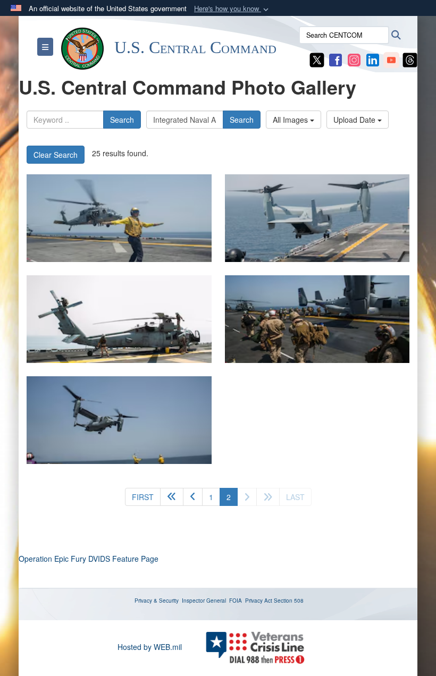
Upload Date (355, 119)
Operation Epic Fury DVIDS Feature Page (88, 558)
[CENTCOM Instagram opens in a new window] (354, 59)
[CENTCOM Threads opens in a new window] (409, 59)
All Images (291, 119)
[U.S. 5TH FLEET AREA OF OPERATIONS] (119, 218)
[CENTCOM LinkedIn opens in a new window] (372, 59)
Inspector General (204, 600)
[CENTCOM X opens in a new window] (316, 59)
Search (122, 119)
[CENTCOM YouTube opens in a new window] (391, 59)
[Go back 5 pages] (171, 497)
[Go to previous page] (193, 497)
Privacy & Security (157, 600)
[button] (232, 8)
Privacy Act (258, 600)
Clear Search (55, 154)
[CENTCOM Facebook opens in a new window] (335, 59)
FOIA (235, 600)
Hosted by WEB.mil (150, 646)
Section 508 (289, 600)
